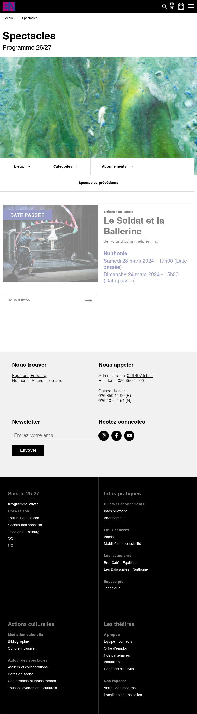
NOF (12, 545)
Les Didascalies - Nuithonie (126, 570)
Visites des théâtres (120, 688)
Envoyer (28, 450)
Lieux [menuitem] (19, 166)
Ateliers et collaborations (28, 667)
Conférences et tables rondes (32, 681)
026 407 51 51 (111, 401)
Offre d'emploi (115, 648)
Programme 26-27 (23, 504)
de (172, 8)
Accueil (10, 18)
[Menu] (191, 6)
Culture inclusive (21, 648)
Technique (112, 588)
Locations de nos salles (123, 695)
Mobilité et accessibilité (122, 544)
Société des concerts (25, 525)
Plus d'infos (19, 300)
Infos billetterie (115, 511)
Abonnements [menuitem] (114, 166)
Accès (109, 537)
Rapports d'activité (119, 669)
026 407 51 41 (140, 376)
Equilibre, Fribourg (29, 376)
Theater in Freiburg (24, 532)
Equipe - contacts (118, 642)
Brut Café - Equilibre (120, 563)
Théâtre (109, 212)
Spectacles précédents (98, 183)
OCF (12, 538)
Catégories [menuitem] (63, 166)
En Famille (125, 212)
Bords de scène (20, 674)
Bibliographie (18, 642)
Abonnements (115, 518)
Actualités (112, 662)
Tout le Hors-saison (23, 518)
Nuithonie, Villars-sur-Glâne (37, 381)
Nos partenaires (117, 655)
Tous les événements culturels (32, 688)
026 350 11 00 (131, 381)
